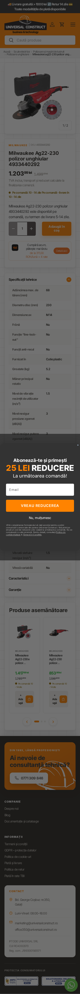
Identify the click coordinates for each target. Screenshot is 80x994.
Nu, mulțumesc (40, 518)
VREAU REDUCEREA (40, 505)
